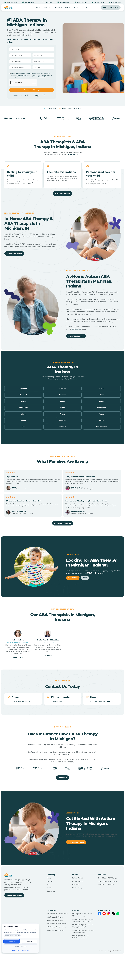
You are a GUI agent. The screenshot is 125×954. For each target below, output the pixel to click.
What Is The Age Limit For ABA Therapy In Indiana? (83, 926)
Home (38, 7)
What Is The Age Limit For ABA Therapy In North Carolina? (83, 920)
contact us (76, 329)
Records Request (78, 881)
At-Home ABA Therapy (106, 884)
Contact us (72, 578)
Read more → (18, 657)
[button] (47, 7)
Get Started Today (76, 842)
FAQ (85, 578)
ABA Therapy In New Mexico (57, 924)
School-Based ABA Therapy (107, 878)
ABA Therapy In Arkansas (55, 930)
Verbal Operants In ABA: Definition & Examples (80, 937)
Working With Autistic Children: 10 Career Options (83, 915)
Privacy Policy (42, 77)
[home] (8, 7)
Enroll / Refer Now (110, 7)
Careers (84, 7)
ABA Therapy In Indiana (55, 920)
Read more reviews (62, 523)
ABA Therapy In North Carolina (57, 914)
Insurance (75, 884)
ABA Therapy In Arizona (55, 917)
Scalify (109, 951)
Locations (46, 7)
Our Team (76, 7)
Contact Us (62, 777)
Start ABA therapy (62, 193)
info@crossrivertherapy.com (22, 701)
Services (57, 7)
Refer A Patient (77, 878)
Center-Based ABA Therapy (107, 881)
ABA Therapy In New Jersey (56, 927)
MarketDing (117, 951)
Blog (48, 884)
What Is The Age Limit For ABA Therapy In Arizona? (83, 931)
